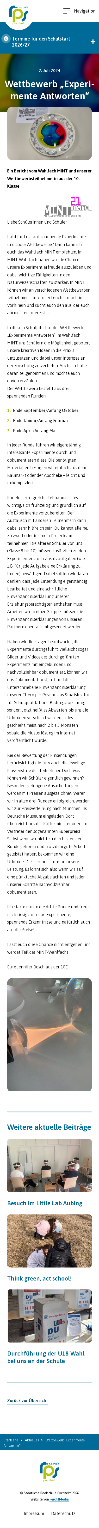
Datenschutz (63, 1513)
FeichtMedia (59, 1499)
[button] (49, 42)
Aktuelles (32, 1440)
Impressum (34, 1513)
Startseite (11, 1440)
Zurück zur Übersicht (27, 1400)
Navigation (84, 11)
